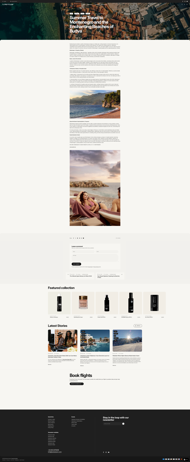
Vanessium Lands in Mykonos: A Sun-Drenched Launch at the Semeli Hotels (94, 356)
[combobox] (4, 1)
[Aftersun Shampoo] (59, 303)
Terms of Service (96, 266)
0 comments (78, 274)
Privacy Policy (90, 266)
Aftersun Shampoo (54, 317)
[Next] (91, 1)
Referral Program (51, 420)
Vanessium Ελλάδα (51, 441)
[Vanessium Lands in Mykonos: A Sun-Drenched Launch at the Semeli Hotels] (95, 341)
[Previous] (66, 1)
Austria (115, 331)
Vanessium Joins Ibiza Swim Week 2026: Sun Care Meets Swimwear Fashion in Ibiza (62, 356)
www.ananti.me (73, 146)
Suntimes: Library (51, 419)
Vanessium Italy (51, 436)
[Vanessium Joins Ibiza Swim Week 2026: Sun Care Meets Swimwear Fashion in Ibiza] (62, 341)
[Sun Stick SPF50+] (154, 303)
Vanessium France (51, 439)
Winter (115, 340)
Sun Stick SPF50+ (149, 317)
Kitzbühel (115, 333)
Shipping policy (51, 425)
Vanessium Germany (52, 438)
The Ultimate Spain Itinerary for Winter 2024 (81, 276)
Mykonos (83, 333)
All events (73, 425)
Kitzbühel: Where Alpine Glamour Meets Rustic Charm (126, 355)
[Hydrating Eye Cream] (83, 303)
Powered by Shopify (14, 458)
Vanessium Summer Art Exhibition (78, 419)
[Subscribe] (123, 424)
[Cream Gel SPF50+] (107, 303)
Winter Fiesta (74, 422)
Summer (82, 13)
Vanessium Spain (51, 434)
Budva (71, 13)
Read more (49, 364)
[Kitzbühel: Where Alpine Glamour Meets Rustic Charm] (127, 341)
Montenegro (76, 13)
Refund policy (50, 424)
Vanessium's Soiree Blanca (76, 420)
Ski (114, 335)
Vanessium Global (51, 444)
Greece (83, 331)
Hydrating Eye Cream (78, 317)
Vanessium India (51, 443)
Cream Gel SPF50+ (102, 317)
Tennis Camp (74, 424)
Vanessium (87, 13)
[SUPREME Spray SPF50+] (130, 303)
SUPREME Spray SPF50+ (126, 317)
